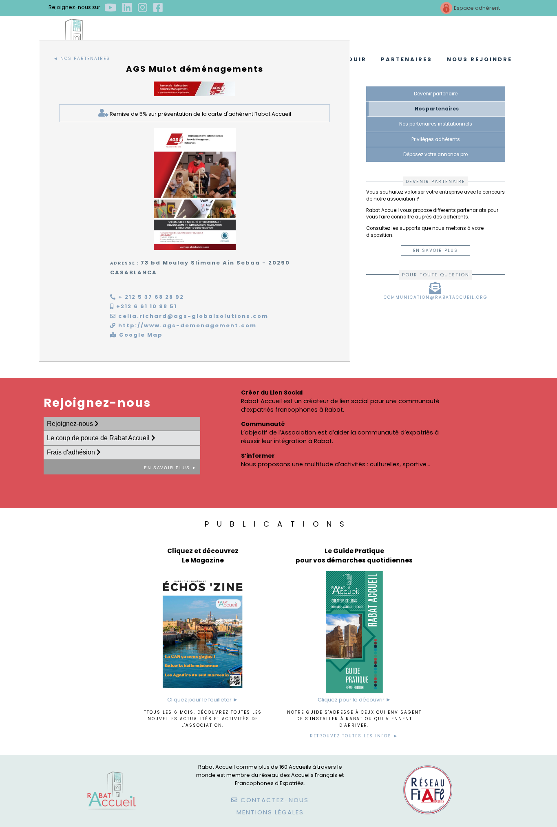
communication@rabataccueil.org (436, 297)
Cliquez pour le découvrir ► (354, 700)
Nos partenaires (437, 109)
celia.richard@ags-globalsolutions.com (192, 316)
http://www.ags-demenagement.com (186, 325)
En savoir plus (435, 250)
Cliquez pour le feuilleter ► (202, 700)
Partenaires (406, 59)
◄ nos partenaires (81, 58)
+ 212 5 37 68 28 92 (150, 297)
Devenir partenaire (436, 93)
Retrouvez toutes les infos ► (354, 736)
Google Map (140, 335)
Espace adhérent (476, 8)
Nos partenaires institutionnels (435, 124)
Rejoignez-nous (71, 423)
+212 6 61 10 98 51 (145, 306)
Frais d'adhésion (72, 452)
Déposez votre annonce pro (435, 154)
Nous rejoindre (479, 59)
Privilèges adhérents (435, 139)
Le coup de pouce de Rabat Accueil (99, 437)
